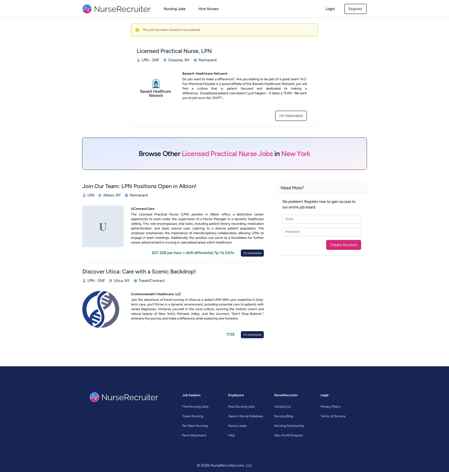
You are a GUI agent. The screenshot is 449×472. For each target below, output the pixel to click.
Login (330, 9)
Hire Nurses (208, 9)
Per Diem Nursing (195, 426)
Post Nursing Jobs (241, 407)
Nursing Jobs (174, 9)
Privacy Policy (330, 407)
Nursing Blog (283, 416)
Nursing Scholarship (289, 426)
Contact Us (282, 407)
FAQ (231, 435)
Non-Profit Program (288, 435)
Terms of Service (333, 416)
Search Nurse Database (245, 416)
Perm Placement (194, 435)
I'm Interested (291, 115)
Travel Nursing (192, 416)
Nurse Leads (237, 426)
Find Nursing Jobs (195, 407)
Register (355, 9)
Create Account (343, 245)
